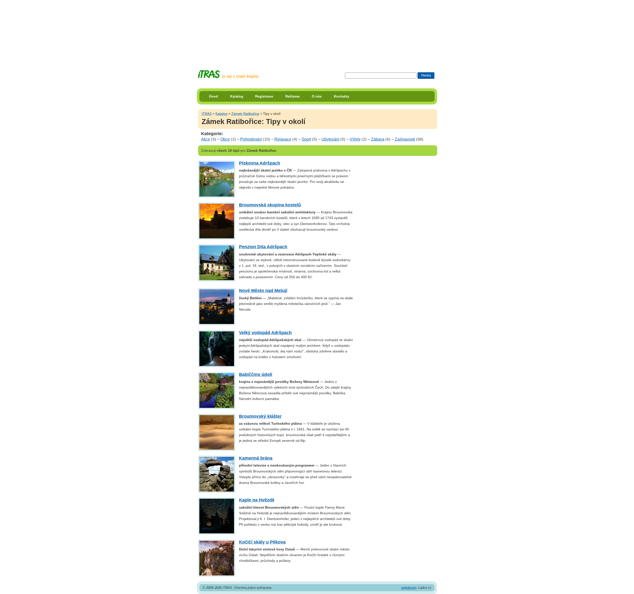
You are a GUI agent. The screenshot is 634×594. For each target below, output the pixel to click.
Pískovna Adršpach (259, 163)
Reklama (292, 96)
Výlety (355, 139)
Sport (306, 139)
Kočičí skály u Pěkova (262, 542)
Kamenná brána (255, 458)
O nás (317, 96)
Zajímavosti (405, 139)
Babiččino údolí (255, 374)
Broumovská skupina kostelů (270, 204)
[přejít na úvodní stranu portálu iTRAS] (228, 74)
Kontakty (341, 96)
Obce (225, 139)
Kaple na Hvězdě (256, 499)
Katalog (236, 96)
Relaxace (282, 139)
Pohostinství (251, 139)
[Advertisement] (317, 31)
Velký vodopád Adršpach (265, 332)
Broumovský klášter (260, 416)
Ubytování (330, 139)
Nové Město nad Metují (263, 290)
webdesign (408, 588)
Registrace (264, 96)
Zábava (377, 139)
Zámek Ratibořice (245, 114)
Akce (205, 139)
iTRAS (206, 114)
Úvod (213, 96)
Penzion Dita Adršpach (263, 246)
